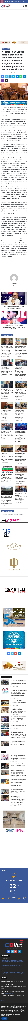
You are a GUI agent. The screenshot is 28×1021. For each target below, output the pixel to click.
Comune (4, 48)
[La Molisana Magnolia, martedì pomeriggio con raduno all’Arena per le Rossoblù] (5, 719)
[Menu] (26, 6)
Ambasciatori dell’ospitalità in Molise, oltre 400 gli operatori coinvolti (18, 725)
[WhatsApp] (20, 76)
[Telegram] (24, 76)
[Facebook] (2, 76)
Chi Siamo (3, 1000)
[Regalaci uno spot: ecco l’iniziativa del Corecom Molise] (5, 791)
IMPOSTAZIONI (5, 1015)
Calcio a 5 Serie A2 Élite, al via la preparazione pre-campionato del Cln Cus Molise (19, 702)
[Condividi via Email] (6, 80)
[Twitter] (6, 76)
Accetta (4, 1018)
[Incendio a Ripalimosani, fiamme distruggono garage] (5, 766)
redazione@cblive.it (9, 993)
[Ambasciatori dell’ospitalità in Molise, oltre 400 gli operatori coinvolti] (5, 726)
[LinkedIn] (10, 76)
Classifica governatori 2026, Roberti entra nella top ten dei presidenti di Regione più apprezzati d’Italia (6, 477)
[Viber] (2, 80)
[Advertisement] (14, 25)
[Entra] (23, 6)
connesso (9, 514)
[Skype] (13, 76)
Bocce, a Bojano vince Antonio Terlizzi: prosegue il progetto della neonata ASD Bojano (18, 743)
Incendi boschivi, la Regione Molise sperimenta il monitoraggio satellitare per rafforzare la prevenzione (6, 414)
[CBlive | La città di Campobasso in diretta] (5, 6)
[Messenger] (17, 76)
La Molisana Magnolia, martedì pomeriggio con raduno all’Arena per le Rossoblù (18, 718)
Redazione (6, 72)
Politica (8, 48)
